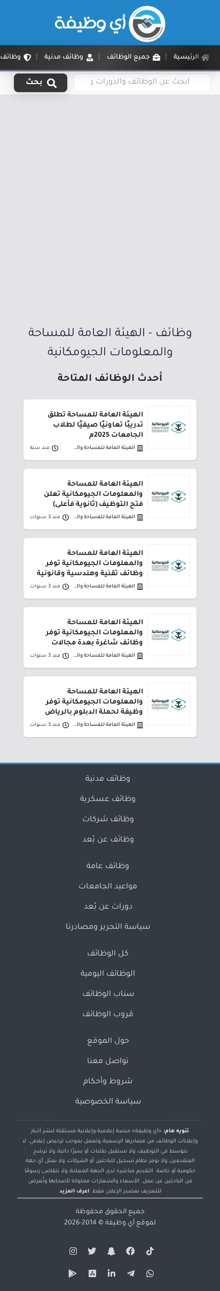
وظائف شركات (108, 820)
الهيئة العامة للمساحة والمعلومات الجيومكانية (102, 448)
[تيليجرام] (129, 1275)
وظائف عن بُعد (108, 840)
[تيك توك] (148, 1253)
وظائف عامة (108, 867)
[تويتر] (90, 1253)
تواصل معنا (108, 1062)
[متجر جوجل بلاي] (71, 1275)
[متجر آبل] (90, 1275)
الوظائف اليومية (108, 974)
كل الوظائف (108, 954)
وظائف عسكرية (108, 800)
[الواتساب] (148, 1275)
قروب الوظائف (107, 1015)
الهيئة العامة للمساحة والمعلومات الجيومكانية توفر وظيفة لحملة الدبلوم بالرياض (94, 702)
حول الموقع (108, 1041)
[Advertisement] (110, 211)
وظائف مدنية (107, 779)
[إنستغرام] (71, 1253)
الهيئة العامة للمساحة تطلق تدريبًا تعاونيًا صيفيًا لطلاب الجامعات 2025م (95, 425)
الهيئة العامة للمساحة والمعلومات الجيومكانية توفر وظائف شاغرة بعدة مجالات (94, 633)
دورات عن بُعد (108, 907)
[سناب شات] (110, 1253)
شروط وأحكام (107, 1082)
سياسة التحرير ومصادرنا (108, 928)
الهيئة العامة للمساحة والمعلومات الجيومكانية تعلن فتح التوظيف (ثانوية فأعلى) (93, 495)
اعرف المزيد (74, 1192)
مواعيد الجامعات (107, 887)
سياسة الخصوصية (108, 1102)
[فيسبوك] (129, 1253)
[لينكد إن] (110, 1275)
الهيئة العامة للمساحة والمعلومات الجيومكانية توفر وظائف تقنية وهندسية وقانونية (90, 564)
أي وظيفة (120, 1223)
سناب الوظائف (108, 995)
